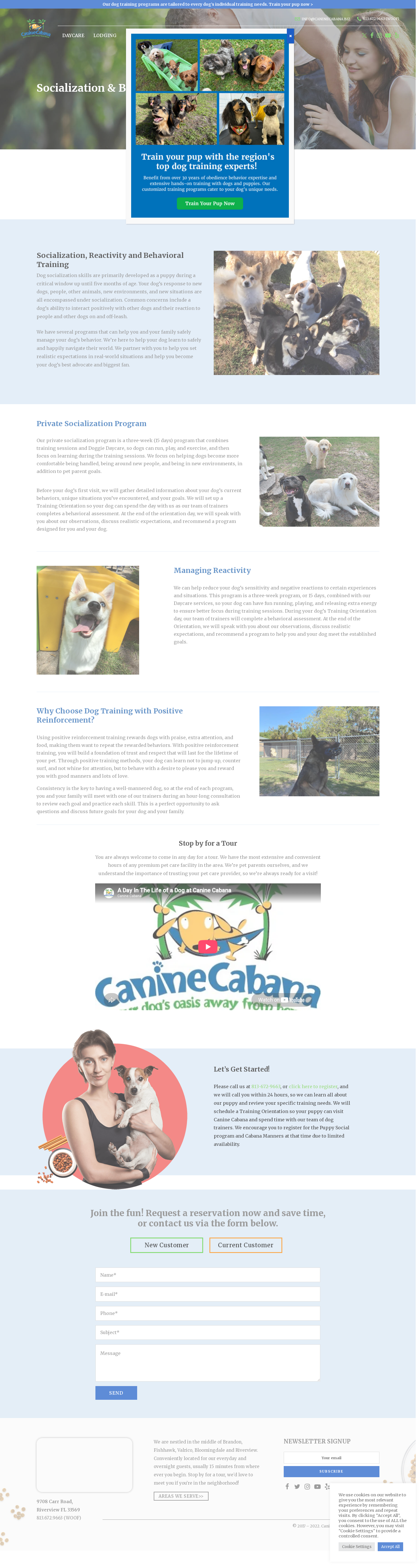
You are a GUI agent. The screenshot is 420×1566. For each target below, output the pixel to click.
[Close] (290, 36)
